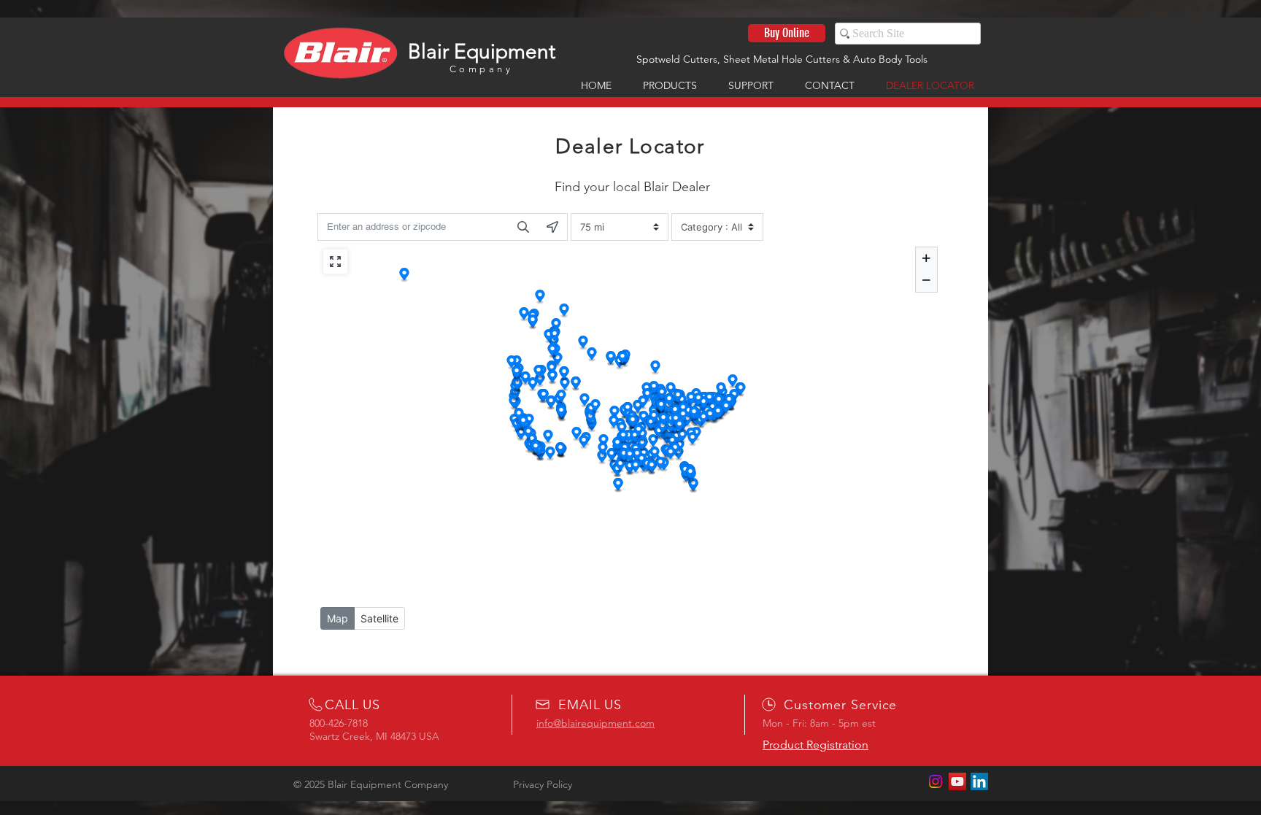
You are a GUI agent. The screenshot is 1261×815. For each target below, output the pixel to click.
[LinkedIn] (979, 781)
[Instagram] (935, 781)
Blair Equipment (481, 51)
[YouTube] (957, 781)
